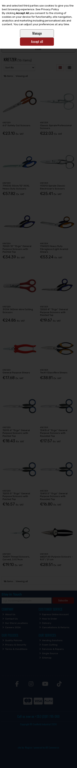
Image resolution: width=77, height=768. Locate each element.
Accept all (37, 41)
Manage (37, 33)
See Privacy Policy (47, 9)
